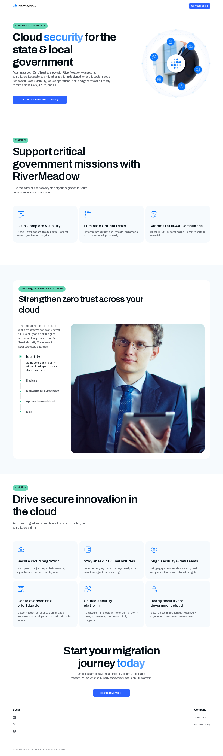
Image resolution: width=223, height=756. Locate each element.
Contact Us (200, 717)
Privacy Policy (202, 724)
